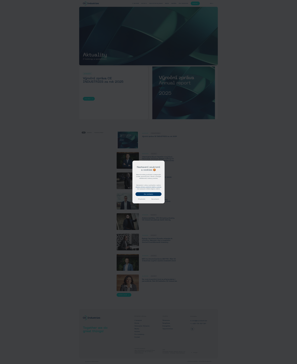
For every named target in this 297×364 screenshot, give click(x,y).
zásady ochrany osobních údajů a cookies (148, 187)
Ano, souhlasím (148, 194)
